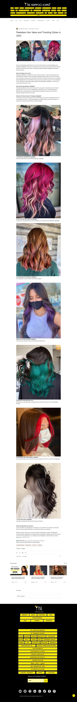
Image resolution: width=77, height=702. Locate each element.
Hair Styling (33, 20)
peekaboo (39, 545)
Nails (16, 20)
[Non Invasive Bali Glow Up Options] (19, 570)
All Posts (11, 20)
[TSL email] (20, 691)
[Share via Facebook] (16, 552)
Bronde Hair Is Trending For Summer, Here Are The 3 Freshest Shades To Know (57, 578)
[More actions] (60, 29)
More (58, 20)
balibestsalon (28, 545)
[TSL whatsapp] (25, 691)
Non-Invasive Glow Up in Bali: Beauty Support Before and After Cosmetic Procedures (18, 578)
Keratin (53, 20)
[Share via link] (25, 552)
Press (20, 20)
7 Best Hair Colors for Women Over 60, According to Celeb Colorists (38, 578)
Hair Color (48, 20)
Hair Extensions (26, 20)
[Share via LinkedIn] (22, 552)
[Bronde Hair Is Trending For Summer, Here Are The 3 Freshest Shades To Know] (58, 570)
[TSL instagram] (29, 691)
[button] (65, 20)
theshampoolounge (20, 545)
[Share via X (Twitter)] (19, 552)
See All (65, 563)
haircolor (34, 545)
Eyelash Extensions (41, 20)
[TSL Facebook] (49, 691)
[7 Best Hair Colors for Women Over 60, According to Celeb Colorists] (38, 570)
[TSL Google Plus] (39, 691)
